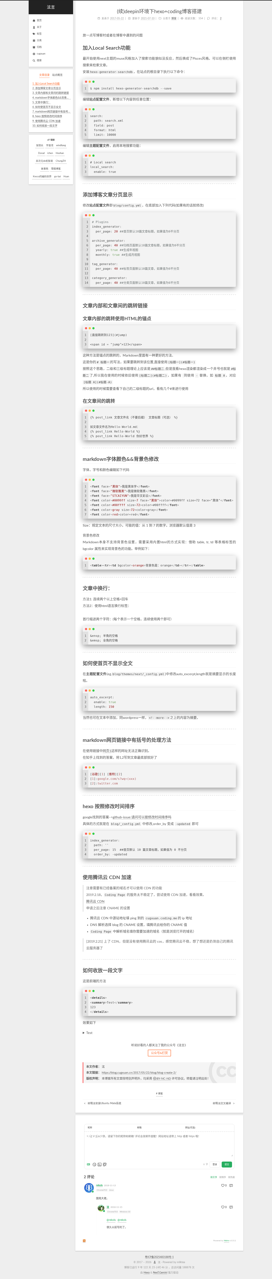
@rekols (111, 1220)
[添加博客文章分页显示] (233, 194)
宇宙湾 (49, 145)
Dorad (41, 153)
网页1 (107, 751)
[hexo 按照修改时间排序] (233, 806)
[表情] (94, 1164)
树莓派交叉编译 (222, 1103)
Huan (66, 176)
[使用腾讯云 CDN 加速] (233, 877)
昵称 (90, 1128)
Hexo (147, 1272)
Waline (226, 1241)
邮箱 (139, 1128)
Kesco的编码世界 (42, 176)
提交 (227, 1164)
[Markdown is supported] (89, 1164)
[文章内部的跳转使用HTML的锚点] (233, 318)
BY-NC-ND (164, 1078)
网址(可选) (190, 1128)
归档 (39, 47)
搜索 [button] (39, 60)
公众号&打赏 (159, 1053)
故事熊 (44, 169)
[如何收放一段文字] (233, 970)
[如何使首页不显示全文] (233, 663)
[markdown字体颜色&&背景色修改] (233, 459)
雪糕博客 (56, 169)
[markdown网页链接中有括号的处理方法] (233, 740)
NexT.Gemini (160, 1272)
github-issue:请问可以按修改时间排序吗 (142, 817)
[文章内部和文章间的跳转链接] (233, 305)
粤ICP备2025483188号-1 (159, 1257)
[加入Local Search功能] (233, 47)
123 (87, 1033)
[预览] (105, 1164)
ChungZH (61, 161)
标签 (39, 34)
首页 (39, 20)
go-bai (57, 176)
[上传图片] (99, 1164)
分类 (39, 40)
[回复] (231, 1185)
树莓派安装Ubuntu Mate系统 (104, 1103)
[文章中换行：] (233, 588)
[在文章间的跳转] (233, 401)
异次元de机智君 (44, 161)
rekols (99, 1185)
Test (89, 1033)
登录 (215, 1164)
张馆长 (39, 145)
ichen (50, 153)
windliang (61, 145)
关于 (39, 27)
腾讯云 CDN (95, 901)
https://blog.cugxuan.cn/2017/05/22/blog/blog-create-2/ (139, 1072)
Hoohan (60, 153)
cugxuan (41, 54)
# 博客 (159, 1093)
